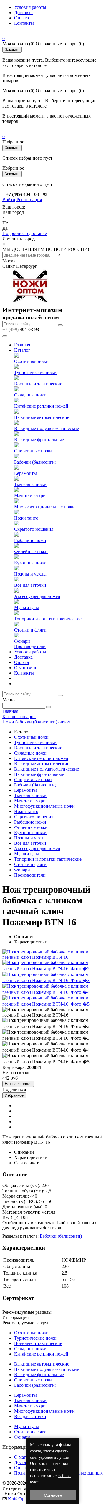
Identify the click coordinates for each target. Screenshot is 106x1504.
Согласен (53, 1495)
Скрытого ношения (33, 529)
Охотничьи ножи (31, 361)
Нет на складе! (18, 1084)
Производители (30, 646)
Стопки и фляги (30, 629)
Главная (22, 344)
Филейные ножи (31, 551)
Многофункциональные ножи (44, 506)
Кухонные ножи (30, 562)
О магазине (25, 667)
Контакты (24, 23)
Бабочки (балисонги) (35, 462)
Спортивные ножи (33, 450)
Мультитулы (26, 607)
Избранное (14, 1095)
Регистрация (29, 199)
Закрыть (12, 49)
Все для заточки (30, 585)
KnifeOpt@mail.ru (25, 1498)
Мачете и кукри (30, 495)
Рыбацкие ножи (30, 540)
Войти (8, 199)
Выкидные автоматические (41, 417)
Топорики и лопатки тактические (48, 618)
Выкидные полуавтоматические (46, 428)
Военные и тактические (38, 383)
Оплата (21, 17)
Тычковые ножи (30, 484)
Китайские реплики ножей (41, 406)
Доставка (23, 12)
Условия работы (30, 7)
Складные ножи (30, 394)
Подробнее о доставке (24, 233)
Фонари (22, 641)
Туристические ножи (35, 372)
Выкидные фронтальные (39, 439)
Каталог (22, 350)
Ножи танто (26, 517)
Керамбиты (25, 473)
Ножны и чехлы (30, 573)
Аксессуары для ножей (37, 596)
